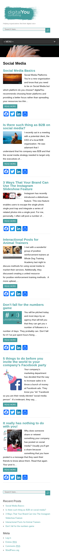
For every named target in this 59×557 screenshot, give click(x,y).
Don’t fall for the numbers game (23, 306)
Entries (11, 542)
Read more (10, 106)
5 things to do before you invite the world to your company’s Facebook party (24, 362)
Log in (8, 538)
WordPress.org (12, 550)
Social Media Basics (19, 70)
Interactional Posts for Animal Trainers (20, 241)
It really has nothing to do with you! (23, 424)
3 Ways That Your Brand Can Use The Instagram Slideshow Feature (25, 186)
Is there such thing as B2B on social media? (26, 126)
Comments (13, 546)
